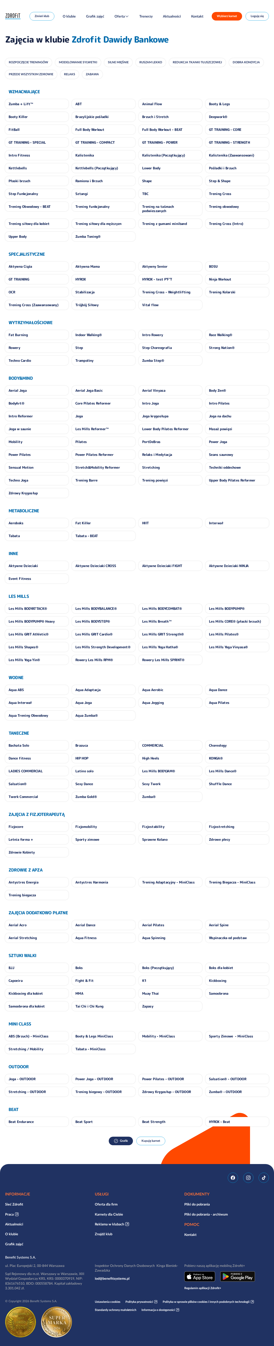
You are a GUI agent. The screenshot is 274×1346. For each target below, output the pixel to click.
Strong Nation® (221, 347)
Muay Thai (150, 993)
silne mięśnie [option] (118, 62)
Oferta (120, 16)
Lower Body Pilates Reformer (165, 429)
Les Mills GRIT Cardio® (93, 634)
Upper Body (18, 236)
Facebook (233, 1178)
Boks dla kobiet (221, 967)
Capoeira (15, 980)
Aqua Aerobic (152, 689)
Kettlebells (18, 168)
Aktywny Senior (154, 266)
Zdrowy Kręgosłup (23, 493)
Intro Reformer (21, 416)
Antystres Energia (23, 882)
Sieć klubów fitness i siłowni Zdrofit (14, 16)
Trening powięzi (155, 480)
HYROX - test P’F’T (157, 279)
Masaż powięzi (220, 429)
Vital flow (150, 305)
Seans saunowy (221, 454)
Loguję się (257, 16)
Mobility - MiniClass (158, 1036)
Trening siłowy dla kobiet (29, 223)
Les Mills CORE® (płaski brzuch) (235, 621)
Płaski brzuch (19, 181)
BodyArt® (16, 403)
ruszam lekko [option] (150, 62)
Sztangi (81, 193)
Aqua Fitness (86, 937)
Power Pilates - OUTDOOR (163, 1079)
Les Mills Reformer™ (92, 429)
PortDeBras (151, 441)
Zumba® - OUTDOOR (225, 1091)
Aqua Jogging (153, 702)
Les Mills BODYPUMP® (227, 608)
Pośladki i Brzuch (222, 168)
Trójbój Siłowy (86, 305)
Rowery (14, 347)
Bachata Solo (19, 745)
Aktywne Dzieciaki (23, 565)
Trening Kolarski (222, 292)
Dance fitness (20, 758)
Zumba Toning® (88, 236)
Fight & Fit (84, 980)
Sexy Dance (84, 784)
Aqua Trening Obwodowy (28, 715)
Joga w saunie (20, 429)
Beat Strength (153, 1121)
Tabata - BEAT (86, 535)
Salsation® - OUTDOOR (227, 1079)
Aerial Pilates (153, 925)
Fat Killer (83, 523)
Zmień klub (42, 16)
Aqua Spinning (153, 937)
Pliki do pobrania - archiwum (206, 1214)
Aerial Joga (18, 390)
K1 (144, 980)
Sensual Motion (21, 467)
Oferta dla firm (106, 1204)
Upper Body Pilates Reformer (232, 480)
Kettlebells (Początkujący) (96, 168)
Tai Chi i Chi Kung (89, 1006)
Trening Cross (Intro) (226, 223)
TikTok (264, 1178)
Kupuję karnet (150, 1140)
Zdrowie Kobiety (22, 852)
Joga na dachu (220, 416)
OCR (12, 292)
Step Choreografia (157, 347)
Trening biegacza (22, 895)
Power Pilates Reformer (94, 454)
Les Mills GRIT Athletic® (29, 634)
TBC (145, 193)
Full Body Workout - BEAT (162, 129)
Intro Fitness (19, 155)
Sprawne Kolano (154, 839)
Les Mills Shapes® (23, 647)
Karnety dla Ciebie (109, 1214)
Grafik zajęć (95, 16)
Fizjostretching (221, 826)
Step (79, 347)
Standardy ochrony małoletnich (115, 1310)
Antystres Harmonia (91, 882)
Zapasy (147, 1006)
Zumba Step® (153, 360)
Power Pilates (20, 454)
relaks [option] (69, 74)
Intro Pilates (219, 403)
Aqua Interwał (20, 702)
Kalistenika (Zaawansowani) (231, 155)
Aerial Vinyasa (153, 390)
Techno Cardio (20, 360)
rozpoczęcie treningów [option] (28, 62)
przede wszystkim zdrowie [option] (31, 74)
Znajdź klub (103, 1234)
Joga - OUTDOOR (22, 1079)
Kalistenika (84, 155)
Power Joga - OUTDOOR (94, 1079)
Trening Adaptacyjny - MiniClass (168, 882)
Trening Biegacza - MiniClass (232, 882)
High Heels (150, 758)
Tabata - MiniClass (90, 1049)
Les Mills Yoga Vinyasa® (228, 647)
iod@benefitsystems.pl (112, 1278)
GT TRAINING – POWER (159, 142)
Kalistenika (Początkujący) (163, 155)
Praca (9, 1214)
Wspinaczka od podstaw (228, 937)
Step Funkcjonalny (23, 193)
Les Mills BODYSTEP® (92, 621)
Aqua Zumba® (86, 715)
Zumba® (148, 796)
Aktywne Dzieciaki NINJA (229, 565)
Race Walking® (220, 334)
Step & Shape (219, 181)
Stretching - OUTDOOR (27, 1091)
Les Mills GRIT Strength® (163, 634)
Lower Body (151, 168)
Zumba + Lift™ (21, 104)
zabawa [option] (92, 74)
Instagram (248, 1178)
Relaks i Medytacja (157, 454)
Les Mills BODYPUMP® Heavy (32, 621)
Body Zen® (217, 390)
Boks (79, 967)
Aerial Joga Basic (89, 390)
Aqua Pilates (219, 702)
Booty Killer (18, 116)
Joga (79, 416)
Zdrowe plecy (219, 839)
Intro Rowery (152, 334)
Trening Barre (86, 480)
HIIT (145, 523)
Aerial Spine (218, 925)
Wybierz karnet (227, 16)
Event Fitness (20, 578)
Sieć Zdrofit (14, 1204)
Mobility (15, 441)
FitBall (14, 129)
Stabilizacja (84, 292)
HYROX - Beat (219, 1121)
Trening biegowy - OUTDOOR (98, 1091)
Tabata (14, 535)
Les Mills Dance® (223, 771)
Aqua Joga (83, 702)
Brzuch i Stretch (155, 116)
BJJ (11, 967)
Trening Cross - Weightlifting (166, 292)
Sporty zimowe (87, 839)
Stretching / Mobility (26, 1049)
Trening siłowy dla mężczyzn (98, 223)
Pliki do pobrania (197, 1204)
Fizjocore (16, 826)
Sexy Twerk (151, 784)
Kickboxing (217, 980)
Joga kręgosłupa (155, 416)
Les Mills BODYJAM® (158, 771)
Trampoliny (84, 360)
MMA (79, 993)
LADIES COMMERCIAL (26, 771)
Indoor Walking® (88, 334)
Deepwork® (218, 116)
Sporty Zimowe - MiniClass (231, 1036)
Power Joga (218, 441)
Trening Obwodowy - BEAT (30, 206)
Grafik (124, 1140)
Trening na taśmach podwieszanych (158, 208)
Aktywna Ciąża (20, 266)
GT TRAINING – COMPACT (95, 142)
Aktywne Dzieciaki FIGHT (162, 565)
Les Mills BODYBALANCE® (96, 608)
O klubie (69, 16)
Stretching (151, 467)
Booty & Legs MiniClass (94, 1036)
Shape (147, 181)
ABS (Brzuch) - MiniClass (29, 1036)
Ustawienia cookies (107, 1301)
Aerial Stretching (23, 937)
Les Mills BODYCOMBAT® (162, 608)
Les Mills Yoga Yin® (24, 659)
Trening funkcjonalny (92, 206)
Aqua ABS (16, 689)
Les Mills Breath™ (156, 621)
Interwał (216, 523)
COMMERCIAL (153, 745)
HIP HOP (81, 758)
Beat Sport (84, 1121)
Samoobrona (218, 993)
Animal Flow (152, 104)
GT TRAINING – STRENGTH (229, 142)
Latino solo (84, 771)
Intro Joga (150, 403)
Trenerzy (146, 16)
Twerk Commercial (23, 796)
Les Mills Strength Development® (102, 647)
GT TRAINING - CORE (225, 129)
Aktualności (172, 16)
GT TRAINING (19, 279)
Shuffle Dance (220, 784)
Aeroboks (16, 523)
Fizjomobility (86, 826)
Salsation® (18, 784)
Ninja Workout (220, 279)
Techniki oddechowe (225, 467)
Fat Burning (18, 334)
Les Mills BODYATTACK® (28, 608)
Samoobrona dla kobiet (27, 1006)
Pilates (81, 441)
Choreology (218, 745)
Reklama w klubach (109, 1224)
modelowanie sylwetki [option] (78, 62)
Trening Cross (220, 193)
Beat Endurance (21, 1121)
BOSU (213, 266)
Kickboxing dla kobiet (26, 993)
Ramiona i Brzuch (89, 181)
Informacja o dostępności (158, 1310)
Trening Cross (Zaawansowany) (33, 305)
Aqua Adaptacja (87, 689)
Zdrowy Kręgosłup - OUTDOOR (166, 1091)
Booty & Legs (219, 104)
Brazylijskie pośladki (92, 116)
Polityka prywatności (139, 1301)
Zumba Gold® (86, 796)
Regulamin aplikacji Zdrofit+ (202, 1288)
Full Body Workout (89, 129)
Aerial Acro (17, 925)
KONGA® (216, 758)
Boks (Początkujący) (158, 967)
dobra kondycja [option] (246, 62)
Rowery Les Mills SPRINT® (163, 659)
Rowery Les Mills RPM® (94, 659)
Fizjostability (153, 826)
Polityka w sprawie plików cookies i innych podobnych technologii (206, 1301)
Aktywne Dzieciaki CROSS (95, 565)
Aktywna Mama (87, 266)
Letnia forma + (21, 839)
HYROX (80, 279)
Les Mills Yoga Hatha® (160, 647)
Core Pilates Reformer (93, 403)
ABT (78, 104)
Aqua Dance (218, 689)
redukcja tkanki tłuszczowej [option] (197, 62)
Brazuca (81, 745)
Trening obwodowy (224, 206)
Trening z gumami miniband (164, 223)
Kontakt (197, 16)
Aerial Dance (85, 925)
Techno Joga (18, 480)
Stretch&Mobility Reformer (97, 467)
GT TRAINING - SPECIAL (27, 142)
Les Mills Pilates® (223, 634)
